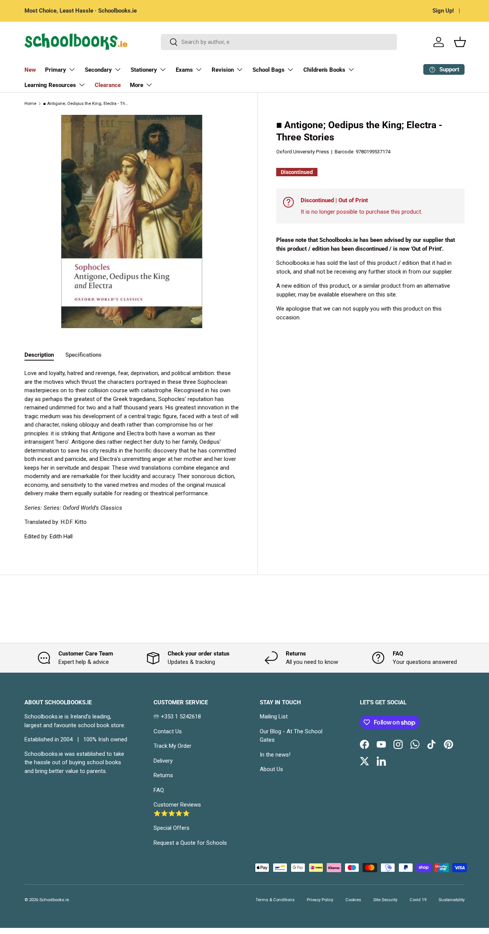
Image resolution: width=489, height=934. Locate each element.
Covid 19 (418, 899)
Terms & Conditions (275, 899)
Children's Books (324, 69)
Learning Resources (50, 85)
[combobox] (279, 42)
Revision (223, 69)
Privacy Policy (320, 899)
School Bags (269, 69)
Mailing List (274, 716)
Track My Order (172, 745)
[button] (460, 42)
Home (30, 103)
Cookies (353, 899)
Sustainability (452, 899)
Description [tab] (39, 354)
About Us (271, 769)
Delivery (163, 760)
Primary (55, 69)
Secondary (98, 69)
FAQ (159, 790)
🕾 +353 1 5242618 (177, 716)
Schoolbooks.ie (54, 899)
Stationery (144, 69)
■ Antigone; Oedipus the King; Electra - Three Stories (86, 103)
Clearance (108, 85)
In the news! (275, 754)
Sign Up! (443, 10)
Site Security (385, 899)
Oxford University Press (302, 152)
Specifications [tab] (83, 354)
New (30, 69)
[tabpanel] (131, 455)
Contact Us (168, 731)
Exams (184, 69)
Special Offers (171, 827)
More (136, 85)
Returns (163, 775)
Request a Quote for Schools (190, 842)
